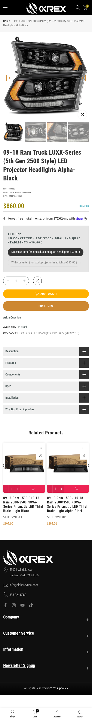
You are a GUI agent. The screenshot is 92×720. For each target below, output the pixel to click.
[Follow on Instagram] (14, 605)
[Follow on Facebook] (5, 605)
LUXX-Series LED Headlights (34, 333)
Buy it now (46, 306)
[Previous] (9, 78)
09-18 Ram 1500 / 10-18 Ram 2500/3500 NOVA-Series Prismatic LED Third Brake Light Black (23, 504)
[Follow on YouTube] (22, 605)
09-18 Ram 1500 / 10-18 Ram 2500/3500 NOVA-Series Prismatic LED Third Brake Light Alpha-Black (67, 504)
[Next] (82, 78)
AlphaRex (62, 688)
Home (6, 21)
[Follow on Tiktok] (31, 605)
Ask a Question (12, 317)
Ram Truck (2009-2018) (65, 333)
